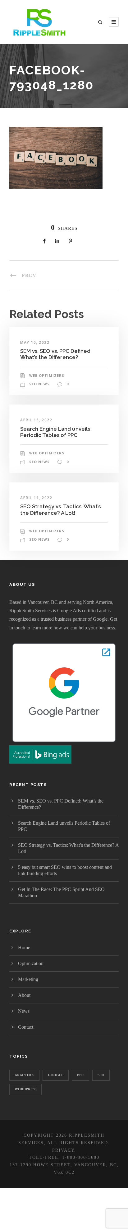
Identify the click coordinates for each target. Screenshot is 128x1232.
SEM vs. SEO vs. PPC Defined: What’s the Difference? (56, 354)
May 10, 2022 (34, 342)
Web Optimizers (46, 375)
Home (24, 947)
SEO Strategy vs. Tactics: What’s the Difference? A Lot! (60, 509)
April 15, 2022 (36, 420)
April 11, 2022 (36, 497)
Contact (25, 1027)
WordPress (25, 1089)
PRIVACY (63, 1150)
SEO (101, 1075)
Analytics (24, 1075)
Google (55, 1075)
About (24, 995)
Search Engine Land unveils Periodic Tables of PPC (55, 432)
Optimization (30, 963)
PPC (80, 1075)
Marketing (28, 979)
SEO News (39, 383)
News (24, 1011)
